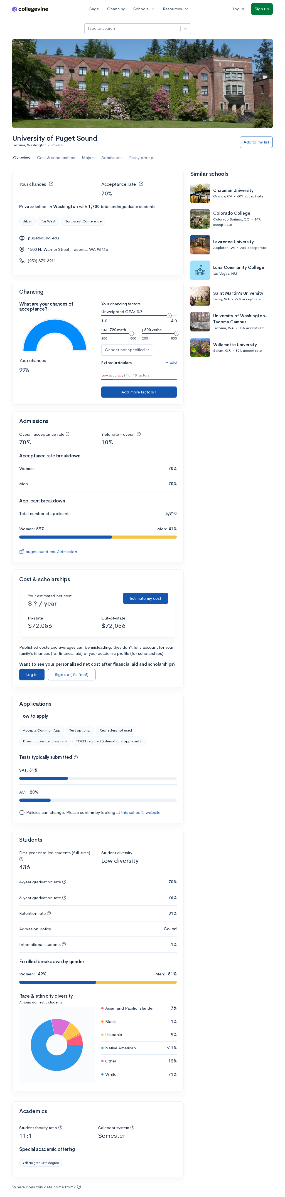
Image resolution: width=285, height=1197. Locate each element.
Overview (21, 157)
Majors (88, 157)
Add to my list (256, 142)
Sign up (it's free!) (72, 674)
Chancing (116, 8)
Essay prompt (142, 157)
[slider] (169, 315)
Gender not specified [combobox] (125, 349)
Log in (238, 8)
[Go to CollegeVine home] (30, 9)
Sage (94, 8)
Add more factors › (138, 392)
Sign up (262, 8)
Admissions (111, 157)
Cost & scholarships (56, 157)
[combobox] (88, 28)
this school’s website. (141, 812)
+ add (171, 362)
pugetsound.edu (43, 238)
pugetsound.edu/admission (51, 551)
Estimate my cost (145, 598)
